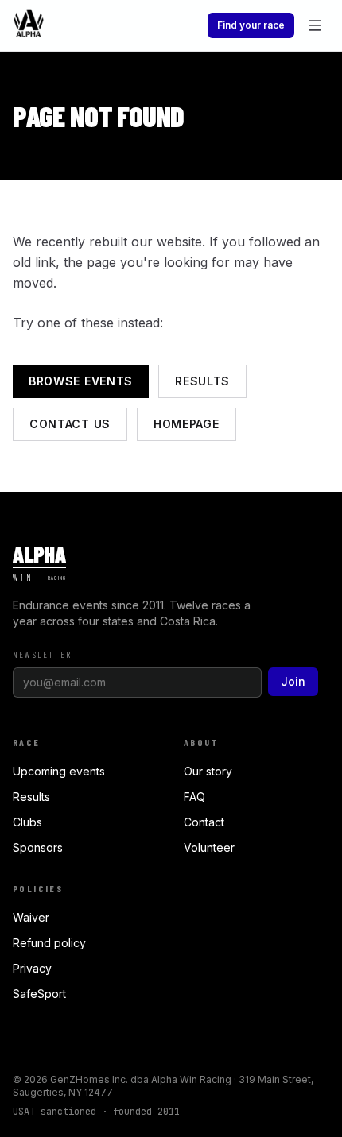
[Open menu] (315, 25)
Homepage (187, 424)
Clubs (27, 822)
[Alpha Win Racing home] (29, 25)
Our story (208, 771)
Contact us (70, 424)
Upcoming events (59, 771)
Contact (204, 822)
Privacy (32, 968)
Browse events (81, 381)
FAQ (194, 796)
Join (293, 681)
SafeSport (39, 993)
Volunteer (209, 847)
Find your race (251, 25)
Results (202, 381)
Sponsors (38, 847)
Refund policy (49, 942)
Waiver (31, 917)
